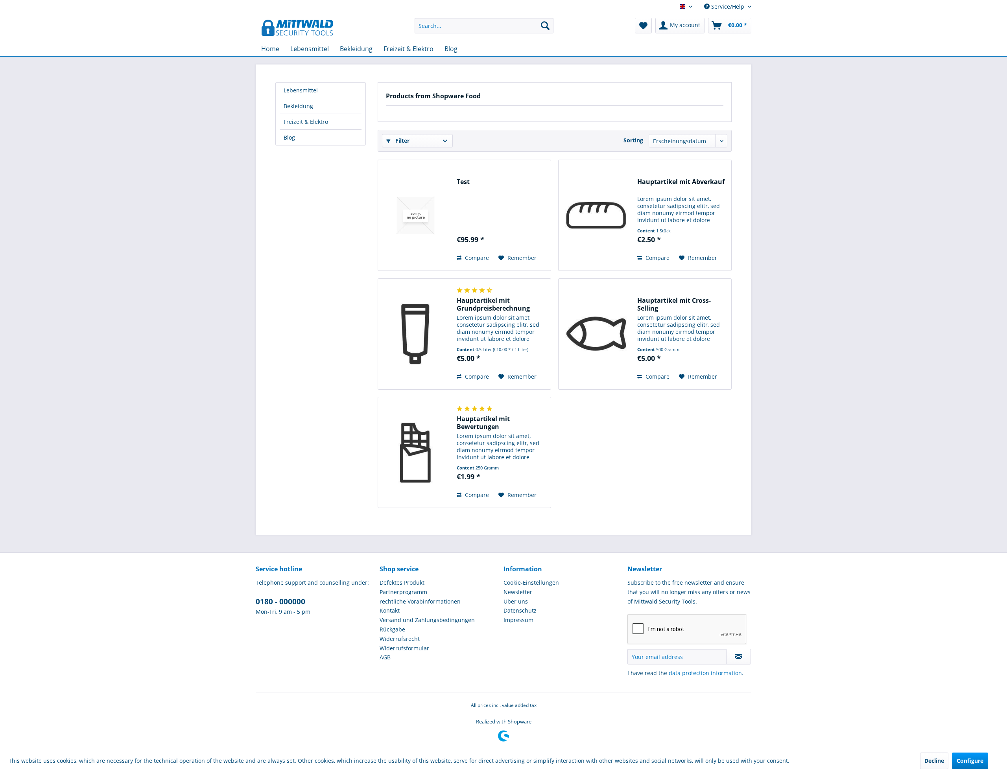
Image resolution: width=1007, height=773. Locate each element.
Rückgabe (392, 629)
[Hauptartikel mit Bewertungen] (415, 452)
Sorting (633, 140)
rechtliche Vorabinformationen (420, 601)
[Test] (415, 215)
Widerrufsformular (404, 648)
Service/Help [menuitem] (728, 6)
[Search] (545, 25)
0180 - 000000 (280, 601)
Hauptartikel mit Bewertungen (483, 423)
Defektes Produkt (402, 582)
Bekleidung (298, 106)
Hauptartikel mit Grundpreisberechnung (493, 304)
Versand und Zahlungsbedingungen (427, 620)
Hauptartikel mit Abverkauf (681, 182)
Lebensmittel (301, 90)
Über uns (516, 601)
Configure (970, 760)
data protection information (705, 673)
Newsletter (518, 592)
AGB (385, 657)
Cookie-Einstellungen (531, 582)
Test (463, 182)
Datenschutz (520, 610)
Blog (289, 137)
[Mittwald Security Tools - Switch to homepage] (297, 27)
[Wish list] (643, 25)
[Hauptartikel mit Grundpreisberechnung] (415, 334)
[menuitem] (484, 25)
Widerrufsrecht (400, 638)
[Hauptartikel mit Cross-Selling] (596, 334)
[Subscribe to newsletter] (738, 656)
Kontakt (390, 610)
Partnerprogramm (403, 592)
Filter (401, 140)
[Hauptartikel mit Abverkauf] (596, 215)
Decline (934, 760)
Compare (476, 257)
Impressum (518, 620)
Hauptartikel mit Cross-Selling (674, 304)
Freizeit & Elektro (306, 121)
